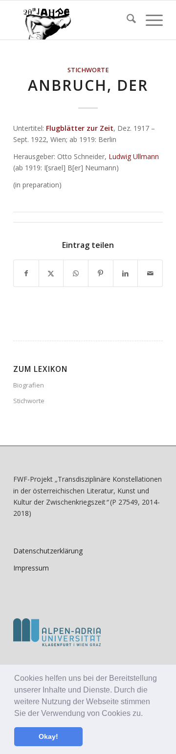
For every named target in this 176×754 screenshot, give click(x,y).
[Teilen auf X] (51, 273)
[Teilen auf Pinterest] (100, 273)
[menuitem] (126, 20)
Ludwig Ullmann (134, 156)
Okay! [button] (48, 736)
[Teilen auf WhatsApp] (76, 273)
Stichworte (88, 70)
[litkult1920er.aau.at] (73, 20)
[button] (146, 714)
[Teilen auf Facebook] (26, 273)
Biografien (28, 385)
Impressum (31, 567)
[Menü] (149, 20)
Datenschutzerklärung (48, 550)
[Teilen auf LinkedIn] (125, 273)
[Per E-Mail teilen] (150, 273)
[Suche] (126, 20)
